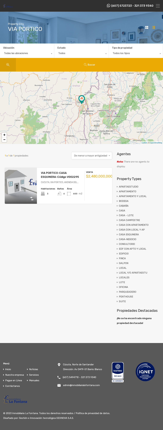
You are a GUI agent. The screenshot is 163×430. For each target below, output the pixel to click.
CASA (122, 210)
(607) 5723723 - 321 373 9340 (132, 5)
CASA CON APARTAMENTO (134, 225)
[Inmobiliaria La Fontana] (8, 7)
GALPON (123, 263)
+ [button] (4, 135)
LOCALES (124, 277)
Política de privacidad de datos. (93, 413)
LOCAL (123, 268)
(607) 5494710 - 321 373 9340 (79, 377)
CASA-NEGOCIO (127, 239)
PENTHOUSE (126, 296)
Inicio (8, 369)
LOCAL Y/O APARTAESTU (133, 272)
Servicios (34, 375)
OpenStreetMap (156, 142)
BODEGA (123, 201)
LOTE (122, 282)
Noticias (33, 369)
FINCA (122, 258)
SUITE (122, 301)
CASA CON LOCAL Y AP (132, 229)
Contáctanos (12, 386)
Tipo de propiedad (122, 48)
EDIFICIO (124, 253)
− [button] (4, 140)
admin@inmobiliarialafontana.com (81, 385)
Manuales (34, 380)
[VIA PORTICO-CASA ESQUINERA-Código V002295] (81, 99)
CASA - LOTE (126, 215)
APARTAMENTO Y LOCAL (133, 196)
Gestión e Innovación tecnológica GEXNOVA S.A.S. (46, 418)
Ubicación (8, 48)
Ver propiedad (21, 196)
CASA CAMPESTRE (129, 220)
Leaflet (144, 142)
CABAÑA (123, 205)
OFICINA (123, 287)
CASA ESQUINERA (129, 234)
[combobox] (27, 54)
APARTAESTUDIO (128, 186)
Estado (61, 48)
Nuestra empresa (14, 375)
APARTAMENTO (127, 191)
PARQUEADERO (127, 291)
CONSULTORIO (127, 244)
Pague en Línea (13, 380)
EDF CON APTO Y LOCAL (132, 248)
